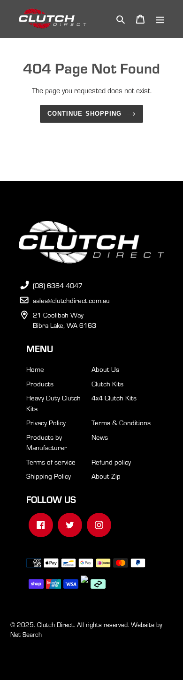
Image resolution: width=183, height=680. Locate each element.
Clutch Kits (107, 383)
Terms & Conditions (121, 422)
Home (35, 369)
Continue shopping (84, 113)
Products (39, 383)
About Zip (106, 475)
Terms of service (51, 461)
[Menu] (160, 19)
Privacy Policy (46, 422)
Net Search (26, 634)
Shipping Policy (48, 475)
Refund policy (111, 461)
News (100, 437)
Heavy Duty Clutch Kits (53, 403)
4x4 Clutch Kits (114, 397)
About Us (105, 369)
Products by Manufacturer (46, 442)
